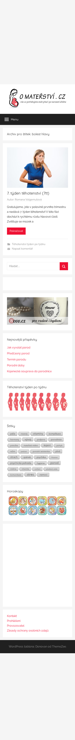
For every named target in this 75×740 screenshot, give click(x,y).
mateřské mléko (31, 445)
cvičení (37, 469)
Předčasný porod (18, 353)
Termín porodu (16, 359)
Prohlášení (13, 621)
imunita (25, 469)
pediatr (24, 451)
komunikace (15, 474)
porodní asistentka (41, 451)
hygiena (41, 463)
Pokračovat (16, 231)
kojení (47, 445)
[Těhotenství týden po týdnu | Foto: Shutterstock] (37, 410)
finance (54, 457)
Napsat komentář (22, 248)
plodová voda (51, 469)
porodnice (56, 439)
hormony (14, 439)
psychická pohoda (20, 463)
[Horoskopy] (37, 514)
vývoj (28, 439)
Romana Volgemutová (28, 199)
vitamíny (38, 433)
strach (14, 457)
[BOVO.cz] (37, 323)
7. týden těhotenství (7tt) (28, 193)
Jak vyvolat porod (18, 347)
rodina (13, 469)
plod (57, 451)
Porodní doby (16, 365)
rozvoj (24, 433)
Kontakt (12, 616)
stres (30, 474)
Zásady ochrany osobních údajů (28, 630)
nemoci (43, 474)
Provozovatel (15, 625)
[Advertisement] (37, 42)
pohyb (59, 445)
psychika (41, 457)
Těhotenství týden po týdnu (28, 244)
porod (54, 463)
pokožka (14, 445)
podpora (41, 439)
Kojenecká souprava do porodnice (29, 371)
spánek (27, 457)
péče (12, 433)
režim (12, 451)
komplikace (55, 433)
